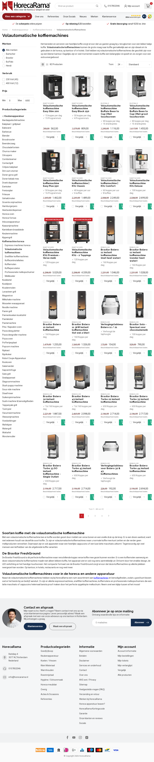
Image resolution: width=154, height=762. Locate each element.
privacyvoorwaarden (99, 396)
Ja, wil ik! (107, 387)
